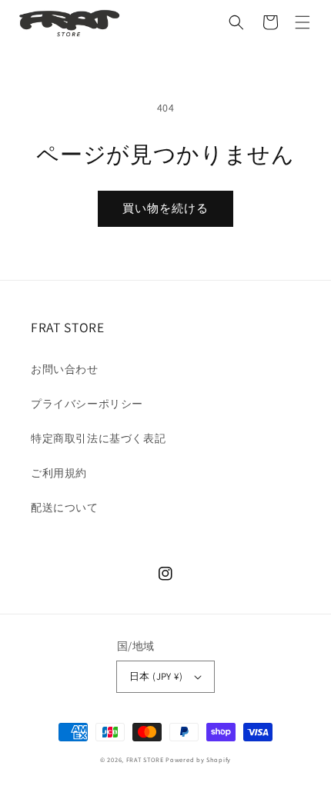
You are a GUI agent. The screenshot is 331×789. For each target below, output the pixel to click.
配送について (65, 507)
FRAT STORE (145, 759)
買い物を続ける (165, 208)
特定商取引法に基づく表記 (98, 438)
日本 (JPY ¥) (155, 676)
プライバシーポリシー (87, 404)
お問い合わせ (65, 369)
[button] (236, 22)
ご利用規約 (59, 473)
